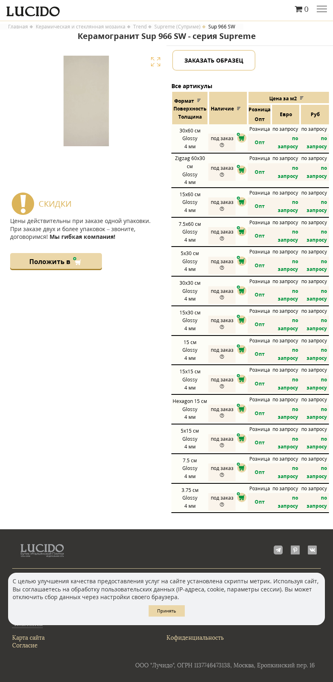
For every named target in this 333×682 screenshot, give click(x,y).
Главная (18, 27)
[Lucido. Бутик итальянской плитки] (166, 9)
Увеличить (155, 62)
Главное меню (322, 10)
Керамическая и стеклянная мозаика (80, 27)
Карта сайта (28, 637)
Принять (166, 611)
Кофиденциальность (195, 637)
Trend (140, 27)
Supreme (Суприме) (177, 27)
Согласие (25, 645)
